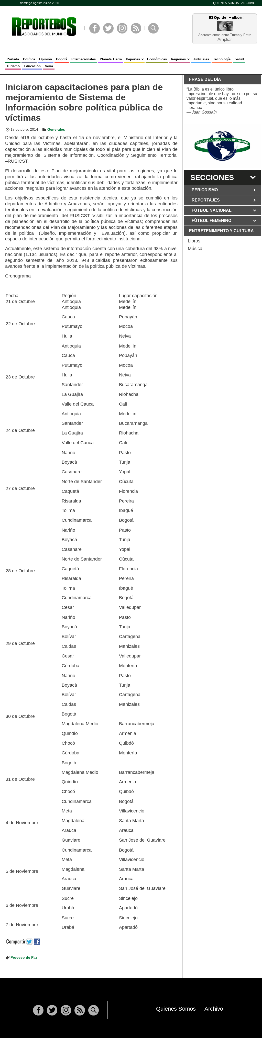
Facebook (94, 28)
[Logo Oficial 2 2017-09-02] (222, 146)
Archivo (248, 3)
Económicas (157, 59)
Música (195, 248)
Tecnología (222, 59)
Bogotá (61, 59)
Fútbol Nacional (212, 210)
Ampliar (224, 39)
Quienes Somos (226, 3)
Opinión (45, 59)
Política (29, 59)
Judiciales (201, 59)
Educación (32, 66)
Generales (56, 129)
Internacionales (83, 59)
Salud (239, 59)
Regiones (178, 59)
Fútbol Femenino (211, 220)
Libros (194, 240)
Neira (49, 66)
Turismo (13, 66)
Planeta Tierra (111, 59)
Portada (13, 59)
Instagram (122, 28)
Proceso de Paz (23, 957)
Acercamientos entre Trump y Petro (224, 35)
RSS (136, 28)
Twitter (108, 28)
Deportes (133, 59)
